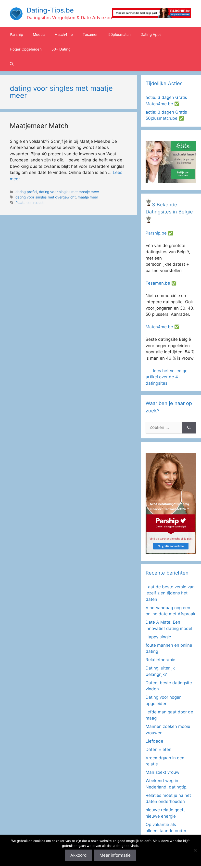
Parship (16, 34)
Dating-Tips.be (50, 10)
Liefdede (154, 741)
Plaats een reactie (29, 202)
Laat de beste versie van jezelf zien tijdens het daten (170, 593)
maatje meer (88, 197)
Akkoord (78, 855)
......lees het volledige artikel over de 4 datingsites (167, 377)
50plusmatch (119, 34)
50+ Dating (61, 49)
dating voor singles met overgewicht (45, 197)
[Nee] (194, 850)
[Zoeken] (189, 427)
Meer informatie (115, 855)
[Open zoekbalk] (11, 64)
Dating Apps (151, 34)
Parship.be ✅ (159, 233)
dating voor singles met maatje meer (69, 192)
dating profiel (26, 192)
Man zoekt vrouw (162, 772)
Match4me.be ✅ (162, 326)
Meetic (39, 34)
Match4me (63, 34)
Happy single (158, 636)
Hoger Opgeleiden (26, 49)
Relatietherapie (160, 659)
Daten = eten (158, 749)
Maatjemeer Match (39, 126)
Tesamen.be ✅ (161, 283)
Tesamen (91, 34)
